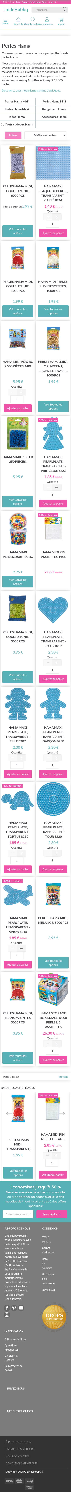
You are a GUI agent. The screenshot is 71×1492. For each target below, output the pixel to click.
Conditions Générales (22, 1463)
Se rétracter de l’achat (14, 1368)
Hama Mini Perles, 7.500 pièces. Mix (18, 364)
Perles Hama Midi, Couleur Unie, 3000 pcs (18, 636)
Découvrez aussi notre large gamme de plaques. (31, 90)
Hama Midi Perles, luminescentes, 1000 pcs (53, 286)
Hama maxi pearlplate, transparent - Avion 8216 (17, 925)
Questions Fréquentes (11, 1347)
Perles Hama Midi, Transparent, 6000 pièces (18, 1144)
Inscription (51, 1214)
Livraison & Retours (11, 1357)
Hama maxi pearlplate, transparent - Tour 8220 (53, 829)
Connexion (47, 24)
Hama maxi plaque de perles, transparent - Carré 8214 (53, 193)
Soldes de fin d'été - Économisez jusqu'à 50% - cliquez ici (30, 2)
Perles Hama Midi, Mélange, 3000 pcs (53, 920)
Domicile (18, 24)
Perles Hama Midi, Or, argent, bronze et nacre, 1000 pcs (53, 368)
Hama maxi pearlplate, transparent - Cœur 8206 (53, 639)
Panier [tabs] (61, 24)
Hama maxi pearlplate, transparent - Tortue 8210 (17, 829)
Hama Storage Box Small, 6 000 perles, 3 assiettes (53, 1020)
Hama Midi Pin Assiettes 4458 (53, 554)
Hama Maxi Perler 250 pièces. (18, 459)
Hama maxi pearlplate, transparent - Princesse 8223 (53, 464)
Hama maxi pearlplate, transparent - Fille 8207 (17, 734)
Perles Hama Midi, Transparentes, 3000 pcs (18, 1017)
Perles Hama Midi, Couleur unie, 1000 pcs (18, 286)
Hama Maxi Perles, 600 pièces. (18, 554)
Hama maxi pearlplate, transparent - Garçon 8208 (53, 734)
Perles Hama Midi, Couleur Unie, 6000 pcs (18, 190)
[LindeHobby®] (15, 9)
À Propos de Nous (15, 1339)
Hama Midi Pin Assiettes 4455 (53, 1137)
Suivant (63, 1076)
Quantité (52, 211)
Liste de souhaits (32, 24)
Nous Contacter (17, 1456)
